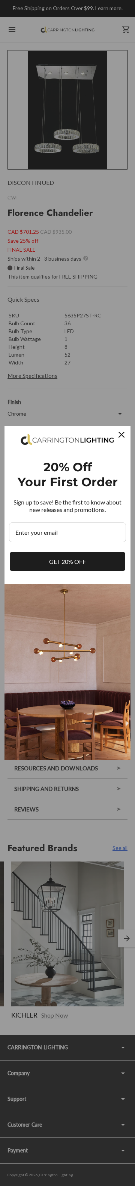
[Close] (121, 435)
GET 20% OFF (67, 561)
